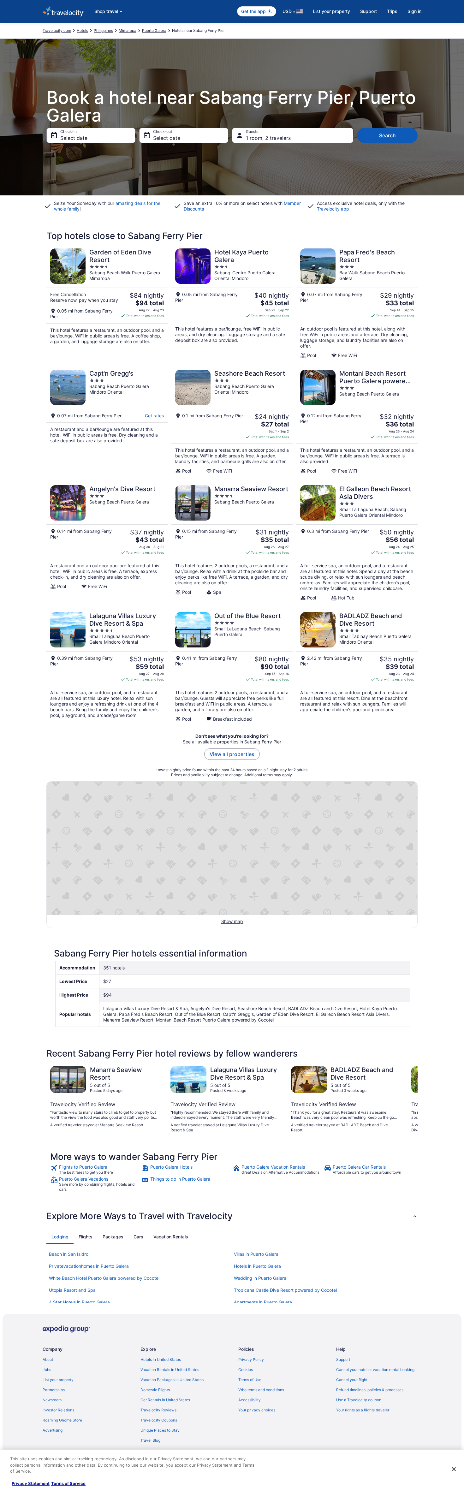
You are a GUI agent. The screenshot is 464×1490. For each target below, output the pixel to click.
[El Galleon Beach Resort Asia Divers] (357, 543)
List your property (331, 11)
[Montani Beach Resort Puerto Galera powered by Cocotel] (357, 422)
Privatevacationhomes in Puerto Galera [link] (89, 1266)
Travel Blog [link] (150, 1440)
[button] (232, 1216)
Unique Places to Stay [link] (160, 1430)
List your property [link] (58, 1379)
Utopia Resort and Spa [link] (72, 1290)
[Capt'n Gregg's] (107, 422)
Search (387, 135)
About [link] (48, 1359)
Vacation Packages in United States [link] (172, 1379)
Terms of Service (68, 1483)
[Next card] (410, 1099)
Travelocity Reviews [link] (158, 1410)
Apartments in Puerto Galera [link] (263, 1302)
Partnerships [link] (54, 1389)
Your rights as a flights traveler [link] (362, 1410)
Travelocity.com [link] (57, 30)
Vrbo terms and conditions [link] (261, 1389)
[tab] (60, 1237)
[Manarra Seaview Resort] (232, 543)
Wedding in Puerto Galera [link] (260, 1278)
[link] (95, 1169)
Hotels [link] (82, 30)
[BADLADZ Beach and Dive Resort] (357, 667)
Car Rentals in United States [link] (165, 1400)
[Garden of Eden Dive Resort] (107, 303)
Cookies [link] (245, 1369)
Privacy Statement (31, 1483)
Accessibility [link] (249, 1400)
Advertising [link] (52, 1430)
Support (368, 11)
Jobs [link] (47, 1369)
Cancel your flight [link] (351, 1379)
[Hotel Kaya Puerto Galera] (232, 303)
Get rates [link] (154, 415)
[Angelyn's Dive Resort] (107, 543)
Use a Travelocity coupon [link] (358, 1400)
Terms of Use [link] (249, 1379)
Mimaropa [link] (127, 30)
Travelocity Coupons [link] (158, 1420)
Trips (392, 11)
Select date (73, 138)
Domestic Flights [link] (155, 1389)
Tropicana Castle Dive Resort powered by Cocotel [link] (285, 1290)
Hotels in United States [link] (160, 1359)
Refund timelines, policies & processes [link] (369, 1389)
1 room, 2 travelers (268, 138)
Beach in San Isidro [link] (68, 1254)
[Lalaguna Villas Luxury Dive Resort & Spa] (107, 667)
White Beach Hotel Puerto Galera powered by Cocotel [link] (104, 1278)
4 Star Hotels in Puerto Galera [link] (79, 1302)
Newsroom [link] (52, 1400)
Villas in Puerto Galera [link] (256, 1254)
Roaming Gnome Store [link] (62, 1420)
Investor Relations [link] (58, 1410)
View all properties (232, 754)
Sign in (414, 11)
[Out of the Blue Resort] (232, 667)
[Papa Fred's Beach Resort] (357, 303)
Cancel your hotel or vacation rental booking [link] (375, 1369)
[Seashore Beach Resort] (232, 422)
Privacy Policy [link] (251, 1359)
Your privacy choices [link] (256, 1410)
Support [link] (343, 1359)
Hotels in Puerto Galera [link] (257, 1266)
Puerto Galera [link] (154, 30)
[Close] (454, 1469)
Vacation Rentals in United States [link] (169, 1369)
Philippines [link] (103, 30)
